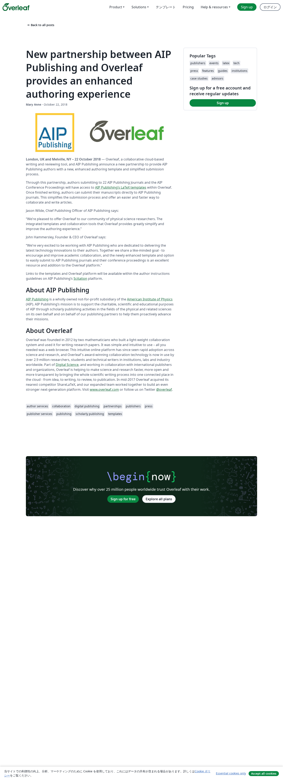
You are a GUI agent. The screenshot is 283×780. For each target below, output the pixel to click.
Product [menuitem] (115, 7)
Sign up (223, 103)
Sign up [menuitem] (247, 7)
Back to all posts (40, 25)
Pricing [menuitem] (188, 7)
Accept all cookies (263, 773)
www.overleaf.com (104, 389)
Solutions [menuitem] (139, 7)
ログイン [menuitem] (270, 7)
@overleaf (164, 389)
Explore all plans (159, 499)
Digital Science (67, 364)
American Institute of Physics (150, 299)
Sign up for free (123, 499)
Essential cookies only (231, 773)
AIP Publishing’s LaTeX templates (120, 187)
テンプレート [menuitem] (166, 7)
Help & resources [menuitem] (214, 7)
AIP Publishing (37, 299)
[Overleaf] (15, 7)
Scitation (80, 278)
